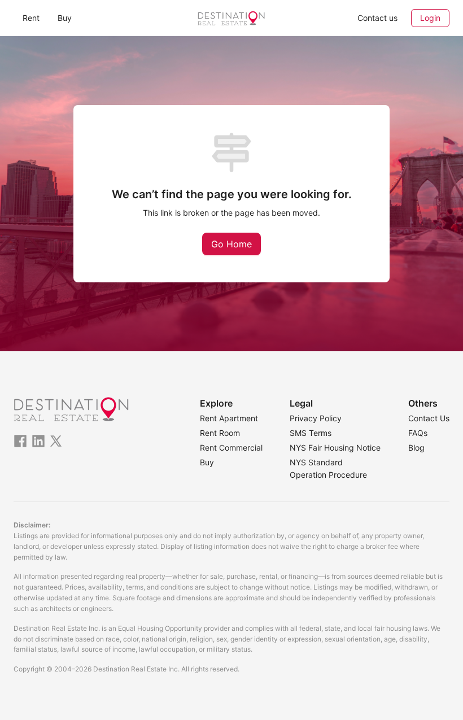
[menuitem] (31, 18)
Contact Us (428, 418)
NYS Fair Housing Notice (335, 447)
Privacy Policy (316, 418)
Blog (416, 447)
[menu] (86, 18)
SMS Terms (310, 433)
